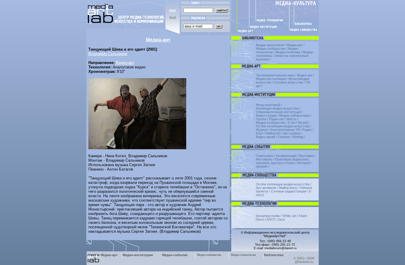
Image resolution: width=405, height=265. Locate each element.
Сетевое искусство (288, 82)
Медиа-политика (287, 52)
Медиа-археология (270, 45)
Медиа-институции (137, 255)
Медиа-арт (295, 45)
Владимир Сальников (107, 54)
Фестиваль (264, 159)
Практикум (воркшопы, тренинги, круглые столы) (283, 161)
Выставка (306, 156)
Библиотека (273, 255)
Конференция (286, 156)
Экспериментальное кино (275, 75)
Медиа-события (174, 255)
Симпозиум (264, 156)
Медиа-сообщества (270, 48)
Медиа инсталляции (271, 79)
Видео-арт (125, 62)
